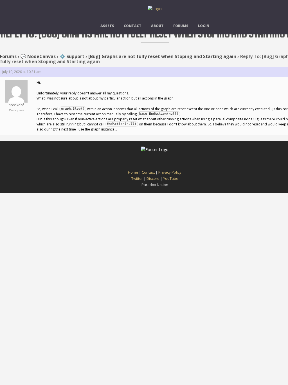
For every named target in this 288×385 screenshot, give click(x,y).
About (157, 25)
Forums (180, 25)
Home (133, 172)
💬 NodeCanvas (38, 56)
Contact (132, 25)
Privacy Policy (169, 172)
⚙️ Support (72, 56)
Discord (153, 178)
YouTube (170, 178)
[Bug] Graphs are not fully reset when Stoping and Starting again (162, 56)
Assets (107, 25)
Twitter (137, 178)
